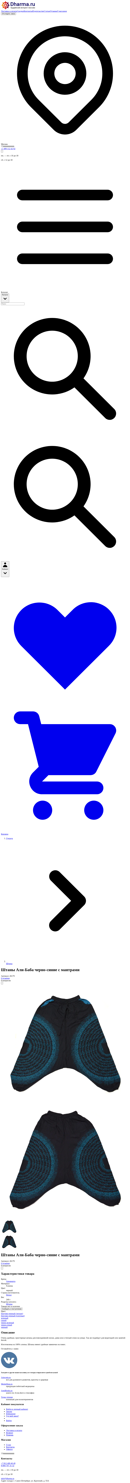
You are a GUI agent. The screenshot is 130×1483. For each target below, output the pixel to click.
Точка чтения (7, 1397)
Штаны (9, 964)
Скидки (20, 11)
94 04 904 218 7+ (8, 1463)
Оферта (9, 1449)
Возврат (9, 1433)
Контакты (28, 11)
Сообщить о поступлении (11, 1309)
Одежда (9, 838)
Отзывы (53, 11)
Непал (9, 1295)
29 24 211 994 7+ (8, 149)
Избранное (10, 1414)
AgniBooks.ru (6, 1391)
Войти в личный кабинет (17, 1409)
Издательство (38, 11)
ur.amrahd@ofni (7, 1478)
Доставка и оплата (9, 11)
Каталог (5, 295)
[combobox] (13, 304)
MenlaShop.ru (6, 1384)
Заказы (9, 1411)
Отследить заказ (8, 14)
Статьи (47, 11)
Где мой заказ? (12, 1416)
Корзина (4, 834)
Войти (9, 1421)
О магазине (62, 11)
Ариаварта (10, 1281)
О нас (8, 1445)
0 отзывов (5, 978)
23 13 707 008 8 (7, 1466)
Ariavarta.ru (6, 1377)
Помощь (9, 1435)
